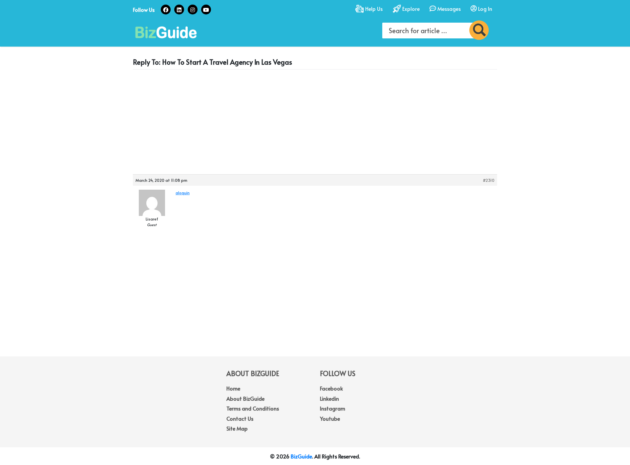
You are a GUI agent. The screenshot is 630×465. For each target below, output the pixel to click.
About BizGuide (245, 398)
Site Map (237, 428)
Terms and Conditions (252, 408)
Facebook (331, 388)
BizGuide (301, 456)
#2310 (488, 180)
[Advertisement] (315, 120)
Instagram (332, 408)
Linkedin (329, 398)
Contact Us (239, 418)
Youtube (330, 418)
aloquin (183, 192)
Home (233, 388)
